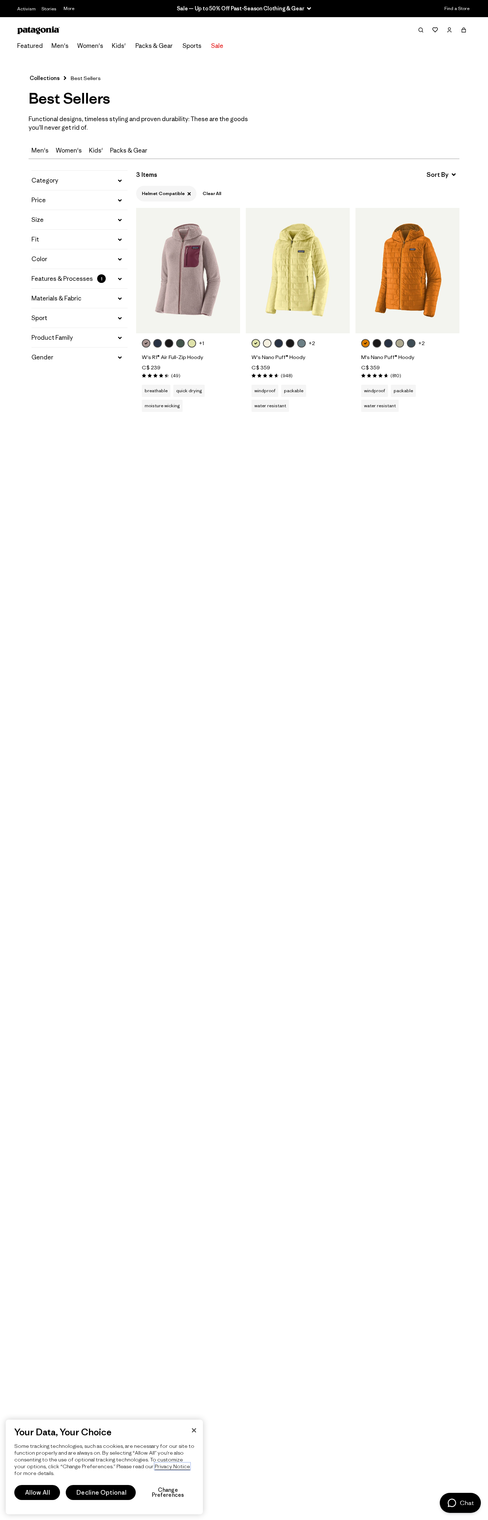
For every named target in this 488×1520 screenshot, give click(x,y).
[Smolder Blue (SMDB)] (157, 343)
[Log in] (449, 30)
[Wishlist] (435, 30)
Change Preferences (168, 1492)
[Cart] (464, 30)
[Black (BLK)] (169, 343)
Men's (60, 46)
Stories (48, 9)
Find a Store (456, 8)
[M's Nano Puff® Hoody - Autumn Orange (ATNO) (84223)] (407, 270)
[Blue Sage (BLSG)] (301, 343)
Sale (217, 46)
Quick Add (188, 320)
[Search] (421, 30)
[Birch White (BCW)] (267, 343)
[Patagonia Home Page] (38, 30)
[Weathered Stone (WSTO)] (399, 343)
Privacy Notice (172, 1466)
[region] (104, 1467)
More (69, 8)
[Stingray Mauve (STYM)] (146, 343)
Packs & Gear (154, 46)
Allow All (37, 1492)
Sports (192, 46)
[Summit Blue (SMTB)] (411, 343)
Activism (26, 9)
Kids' (119, 46)
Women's (90, 46)
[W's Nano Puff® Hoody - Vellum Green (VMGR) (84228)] (298, 270)
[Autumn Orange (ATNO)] (365, 343)
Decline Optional (101, 1492)
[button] (79, 180)
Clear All (212, 193)
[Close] (194, 1430)
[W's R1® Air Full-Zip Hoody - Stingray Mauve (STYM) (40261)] (188, 270)
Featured (30, 46)
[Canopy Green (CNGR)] (180, 343)
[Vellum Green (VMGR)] (192, 343)
